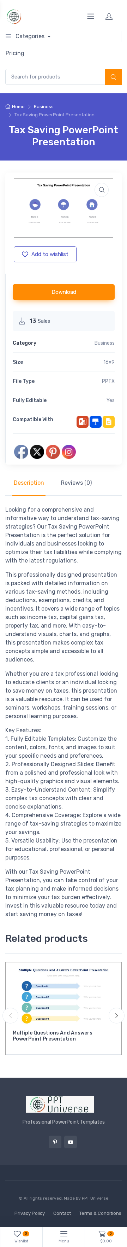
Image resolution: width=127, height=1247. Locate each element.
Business (44, 106)
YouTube (70, 1142)
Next (117, 1016)
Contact (62, 1213)
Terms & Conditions (100, 1213)
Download (64, 292)
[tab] (29, 483)
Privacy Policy (29, 1213)
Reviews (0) (76, 482)
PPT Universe (95, 1198)
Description (29, 482)
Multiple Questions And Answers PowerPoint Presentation (52, 1036)
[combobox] (63, 77)
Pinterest (55, 1142)
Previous (10, 1016)
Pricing (15, 53)
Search (113, 77)
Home (18, 106)
